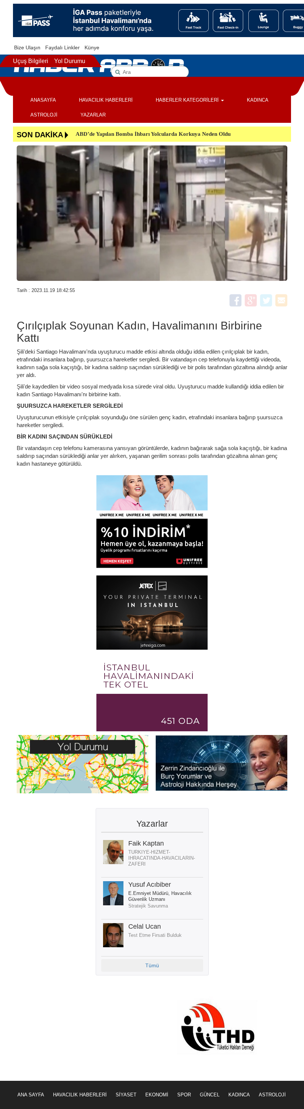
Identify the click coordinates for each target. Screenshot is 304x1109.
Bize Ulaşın (27, 47)
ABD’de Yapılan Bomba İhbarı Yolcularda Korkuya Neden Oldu (153, 134)
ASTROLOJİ (43, 115)
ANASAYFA (43, 100)
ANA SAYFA (30, 1094)
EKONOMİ (156, 1094)
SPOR (184, 1094)
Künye (92, 47)
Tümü (152, 965)
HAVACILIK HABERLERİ (106, 100)
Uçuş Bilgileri (30, 61)
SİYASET (126, 1094)
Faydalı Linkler (62, 47)
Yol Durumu (69, 61)
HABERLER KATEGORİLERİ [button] (188, 100)
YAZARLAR (93, 115)
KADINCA (257, 100)
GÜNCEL (209, 1094)
